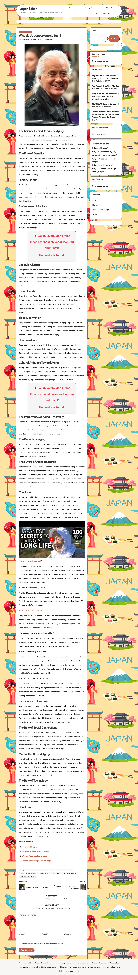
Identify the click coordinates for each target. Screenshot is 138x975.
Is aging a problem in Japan (30, 610)
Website (67, 934)
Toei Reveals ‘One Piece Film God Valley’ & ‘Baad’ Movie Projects (105, 87)
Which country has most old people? (45, 870)
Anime (94, 200)
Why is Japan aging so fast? (70, 873)
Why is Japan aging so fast (30, 561)
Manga (95, 205)
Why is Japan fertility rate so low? (28, 876)
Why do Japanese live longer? (34, 856)
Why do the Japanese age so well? (28, 873)
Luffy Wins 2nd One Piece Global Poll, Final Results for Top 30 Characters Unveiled (105, 96)
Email (45, 934)
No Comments (48, 39)
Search (95, 30)
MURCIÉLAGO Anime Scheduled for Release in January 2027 (105, 105)
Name (22, 934)
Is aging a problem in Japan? (27, 870)
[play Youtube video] (52, 539)
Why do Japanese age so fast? (64, 870)
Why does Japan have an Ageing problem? (50, 873)
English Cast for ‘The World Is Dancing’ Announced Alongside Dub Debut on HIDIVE (105, 78)
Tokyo (94, 214)
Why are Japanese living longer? (35, 851)
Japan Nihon (28, 8)
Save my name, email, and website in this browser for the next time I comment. (42, 943)
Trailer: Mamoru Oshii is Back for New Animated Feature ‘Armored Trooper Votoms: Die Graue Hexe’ (105, 115)
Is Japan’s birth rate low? (102, 165)
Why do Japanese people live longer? (37, 860)
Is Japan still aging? (30, 847)
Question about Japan (25, 31)
